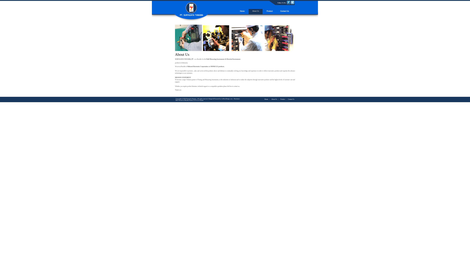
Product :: (283, 99)
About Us (255, 11)
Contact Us (284, 11)
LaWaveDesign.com (227, 98)
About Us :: (275, 99)
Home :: (267, 99)
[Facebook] (289, 4)
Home (242, 11)
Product (270, 11)
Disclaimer (237, 98)
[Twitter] (292, 4)
